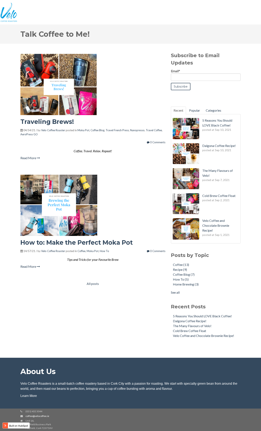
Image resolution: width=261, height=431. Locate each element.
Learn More (28, 396)
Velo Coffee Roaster (53, 130)
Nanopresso (137, 130)
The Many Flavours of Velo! (192, 326)
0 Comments (157, 142)
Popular (194, 110)
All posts (93, 283)
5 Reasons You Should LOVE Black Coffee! (202, 316)
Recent (178, 110)
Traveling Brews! (47, 122)
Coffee (81, 251)
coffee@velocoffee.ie (37, 416)
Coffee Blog (97, 130)
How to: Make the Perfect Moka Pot (76, 242)
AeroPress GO (29, 134)
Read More (28, 158)
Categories (213, 110)
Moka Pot (83, 130)
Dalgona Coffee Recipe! (189, 321)
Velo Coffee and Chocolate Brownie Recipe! (203, 336)
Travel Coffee (154, 130)
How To (104, 251)
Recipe (180, 269)
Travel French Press (117, 130)
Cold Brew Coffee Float (189, 331)
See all (175, 292)
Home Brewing (186, 284)
